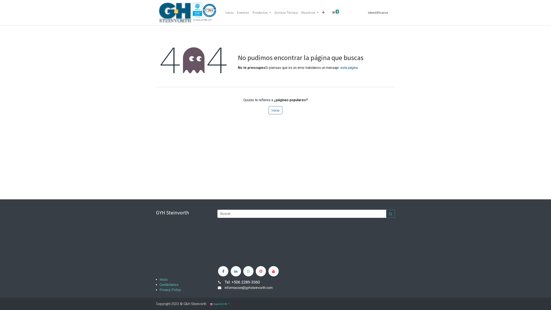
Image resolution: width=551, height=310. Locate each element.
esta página (349, 68)
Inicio (275, 110)
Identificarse (378, 12)
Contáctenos (168, 285)
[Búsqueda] (390, 214)
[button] (323, 12)
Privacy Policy (170, 290)
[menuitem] (229, 12)
